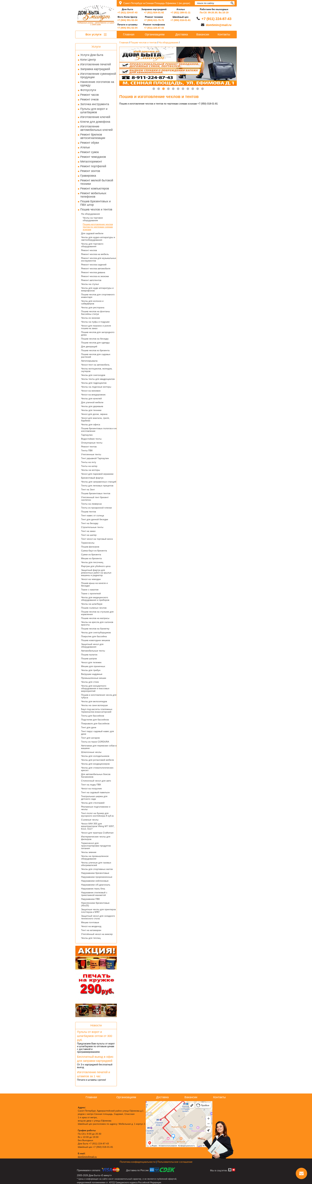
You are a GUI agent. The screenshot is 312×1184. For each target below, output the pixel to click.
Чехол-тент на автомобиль (95, 364)
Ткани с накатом (89, 589)
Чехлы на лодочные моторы (96, 386)
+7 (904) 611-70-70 (154, 20)
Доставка (181, 34)
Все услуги (93, 34)
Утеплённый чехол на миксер (97, 934)
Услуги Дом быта (91, 55)
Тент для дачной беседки (94, 519)
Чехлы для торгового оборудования (92, 245)
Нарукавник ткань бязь (93, 888)
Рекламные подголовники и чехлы (95, 808)
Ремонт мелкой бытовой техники (96, 182)
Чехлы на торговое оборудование (93, 219)
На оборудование (90, 214)
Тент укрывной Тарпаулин (95, 458)
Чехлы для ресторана (92, 307)
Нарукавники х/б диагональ (95, 884)
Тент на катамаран (91, 930)
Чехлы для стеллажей (92, 802)
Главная (128, 34)
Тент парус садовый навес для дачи (97, 732)
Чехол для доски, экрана (94, 414)
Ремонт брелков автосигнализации (92, 136)
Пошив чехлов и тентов (96, 209)
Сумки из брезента (91, 554)
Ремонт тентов (89, 446)
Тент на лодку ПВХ (91, 784)
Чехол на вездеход (91, 926)
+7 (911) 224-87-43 (127, 12)
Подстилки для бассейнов (95, 719)
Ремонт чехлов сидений (93, 264)
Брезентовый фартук (92, 477)
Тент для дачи (88, 727)
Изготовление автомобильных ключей (96, 128)
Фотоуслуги (88, 90)
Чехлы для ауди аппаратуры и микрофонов (97, 289)
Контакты (224, 34)
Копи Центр (88, 59)
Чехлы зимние (88, 852)
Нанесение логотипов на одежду (97, 83)
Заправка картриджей (95, 69)
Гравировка (88, 175)
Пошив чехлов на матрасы (95, 618)
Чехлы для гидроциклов (93, 383)
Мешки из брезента (91, 558)
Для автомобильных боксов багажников (95, 775)
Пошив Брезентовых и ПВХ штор (95, 203)
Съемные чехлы (89, 819)
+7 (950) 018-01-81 (180, 20)
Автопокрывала (89, 360)
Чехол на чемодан (91, 579)
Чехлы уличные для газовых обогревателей (96, 863)
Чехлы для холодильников (95, 756)
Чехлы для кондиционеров (95, 763)
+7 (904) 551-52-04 (127, 20)
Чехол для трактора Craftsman (97, 832)
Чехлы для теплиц (91, 938)
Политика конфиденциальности (137, 1161)
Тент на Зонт (88, 489)
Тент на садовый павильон (95, 792)
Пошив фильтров (90, 546)
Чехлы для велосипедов (94, 701)
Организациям (154, 34)
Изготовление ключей (95, 117)
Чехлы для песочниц (92, 562)
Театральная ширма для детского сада (94, 797)
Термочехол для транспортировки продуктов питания (96, 846)
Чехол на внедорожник (93, 394)
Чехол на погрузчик (91, 788)
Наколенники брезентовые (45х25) (95, 904)
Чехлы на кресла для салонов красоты (97, 623)
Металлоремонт (91, 161)
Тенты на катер (89, 466)
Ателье (85, 147)
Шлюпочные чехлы (91, 752)
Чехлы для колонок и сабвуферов (92, 302)
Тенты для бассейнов (92, 715)
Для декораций (89, 346)
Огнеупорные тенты (91, 442)
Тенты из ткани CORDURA (95, 741)
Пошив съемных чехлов (93, 607)
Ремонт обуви (89, 142)
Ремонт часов (89, 94)
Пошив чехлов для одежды (95, 342)
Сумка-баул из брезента (94, 550)
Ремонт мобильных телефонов (93, 195)
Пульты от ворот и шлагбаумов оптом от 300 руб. (94, 1036)
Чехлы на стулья (90, 284)
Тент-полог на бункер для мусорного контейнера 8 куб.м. (97, 814)
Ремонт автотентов (91, 280)
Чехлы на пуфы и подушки (95, 321)
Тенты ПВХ (87, 450)
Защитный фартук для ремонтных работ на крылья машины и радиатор (96, 573)
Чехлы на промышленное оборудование (95, 857)
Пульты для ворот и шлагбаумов (93, 110)
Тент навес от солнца (92, 515)
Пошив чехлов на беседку (95, 338)
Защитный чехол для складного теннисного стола (98, 917)
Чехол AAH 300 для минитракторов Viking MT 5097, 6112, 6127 (98, 826)
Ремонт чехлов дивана (93, 272)
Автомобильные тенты (93, 650)
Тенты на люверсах (91, 503)
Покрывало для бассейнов (95, 723)
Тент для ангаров (90, 737)
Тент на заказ (88, 531)
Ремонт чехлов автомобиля (95, 268)
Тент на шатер (89, 535)
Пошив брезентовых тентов (95, 493)
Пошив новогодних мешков (95, 640)
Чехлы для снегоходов (93, 375)
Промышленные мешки (93, 678)
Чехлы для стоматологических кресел (97, 769)
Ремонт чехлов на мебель (95, 254)
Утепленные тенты (91, 454)
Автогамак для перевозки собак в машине (99, 746)
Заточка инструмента (94, 104)
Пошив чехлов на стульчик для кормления (97, 613)
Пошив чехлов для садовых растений (95, 355)
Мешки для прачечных (93, 666)
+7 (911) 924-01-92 (154, 12)
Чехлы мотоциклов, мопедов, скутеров (96, 369)
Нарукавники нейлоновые (95, 880)
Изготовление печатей (95, 64)
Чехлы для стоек (90, 682)
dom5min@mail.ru (218, 25)
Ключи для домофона (95, 121)
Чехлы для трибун (90, 670)
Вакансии (202, 34)
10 (197, 89)
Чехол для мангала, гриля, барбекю (95, 419)
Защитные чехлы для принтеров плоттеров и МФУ (98, 910)
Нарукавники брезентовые (95, 873)
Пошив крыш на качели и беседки (94, 584)
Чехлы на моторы (90, 470)
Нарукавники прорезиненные (96, 877)
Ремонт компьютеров (94, 188)
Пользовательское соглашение (174, 1161)
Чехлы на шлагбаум (91, 604)
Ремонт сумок (89, 152)
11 (202, 89)
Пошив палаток (89, 654)
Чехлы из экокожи (90, 318)
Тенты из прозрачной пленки (96, 507)
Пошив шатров (89, 658)
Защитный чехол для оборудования (92, 645)
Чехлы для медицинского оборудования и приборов (95, 598)
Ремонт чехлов (89, 250)
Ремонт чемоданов (93, 156)
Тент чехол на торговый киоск (97, 539)
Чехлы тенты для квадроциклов (98, 379)
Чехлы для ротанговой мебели (97, 760)
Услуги (96, 46)
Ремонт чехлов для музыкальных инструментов (98, 259)
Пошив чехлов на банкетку (95, 628)
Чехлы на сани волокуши (94, 705)
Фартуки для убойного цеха (95, 566)
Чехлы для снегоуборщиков (96, 632)
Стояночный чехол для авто (96, 780)
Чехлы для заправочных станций (98, 481)
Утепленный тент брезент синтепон (95, 498)
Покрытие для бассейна (94, 636)
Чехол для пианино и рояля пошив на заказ (96, 327)
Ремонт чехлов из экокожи (95, 276)
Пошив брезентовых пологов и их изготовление (99, 429)
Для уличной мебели (92, 402)
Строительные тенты (92, 527)
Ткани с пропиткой (91, 593)
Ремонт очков (89, 99)
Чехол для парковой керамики (97, 474)
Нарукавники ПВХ (90, 899)
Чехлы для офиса (90, 424)
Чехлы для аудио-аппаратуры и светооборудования (98, 238)
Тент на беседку (89, 523)
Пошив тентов (88, 511)
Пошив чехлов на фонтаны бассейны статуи (95, 312)
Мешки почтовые (90, 922)
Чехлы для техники (91, 410)
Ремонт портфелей (93, 166)
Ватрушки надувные (91, 674)
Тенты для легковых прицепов (97, 485)
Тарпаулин (87, 435)
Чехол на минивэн (91, 390)
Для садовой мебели (92, 233)
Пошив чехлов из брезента (95, 350)
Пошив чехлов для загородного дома (97, 333)
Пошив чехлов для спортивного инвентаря (98, 295)
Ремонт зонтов (90, 171)
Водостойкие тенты (91, 438)
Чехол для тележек (91, 662)
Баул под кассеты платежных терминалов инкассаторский (96, 710)
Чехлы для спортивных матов (97, 869)
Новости (96, 1025)
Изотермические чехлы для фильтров (95, 837)
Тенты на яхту (88, 462)
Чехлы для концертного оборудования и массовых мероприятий (95, 688)
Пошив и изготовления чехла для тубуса (99, 696)
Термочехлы (87, 542)
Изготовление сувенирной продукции (98, 75)
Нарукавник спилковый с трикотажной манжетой (94, 893)
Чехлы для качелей (91, 398)
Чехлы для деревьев (92, 406)
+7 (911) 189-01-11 (180, 12)
